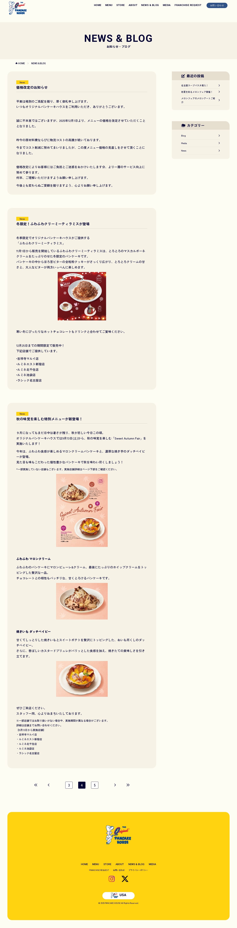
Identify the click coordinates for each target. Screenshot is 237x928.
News (22, 82)
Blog (183, 135)
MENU (109, 5)
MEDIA (167, 5)
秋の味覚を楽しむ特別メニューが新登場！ (49, 418)
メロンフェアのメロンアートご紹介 (198, 100)
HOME (97, 5)
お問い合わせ (217, 5)
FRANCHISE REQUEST (188, 5)
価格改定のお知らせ (32, 87)
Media (184, 143)
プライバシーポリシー (138, 870)
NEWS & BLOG (150, 5)
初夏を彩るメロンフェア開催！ (197, 91)
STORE (120, 5)
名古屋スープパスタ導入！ (194, 85)
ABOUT (133, 5)
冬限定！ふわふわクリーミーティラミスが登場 (53, 223)
